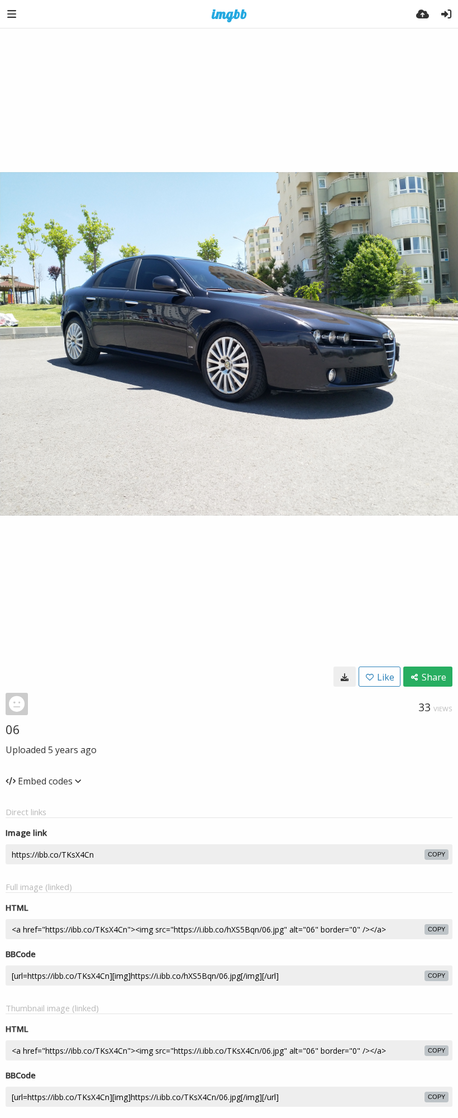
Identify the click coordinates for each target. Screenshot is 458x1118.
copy (436, 854)
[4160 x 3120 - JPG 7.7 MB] (344, 677)
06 (13, 729)
